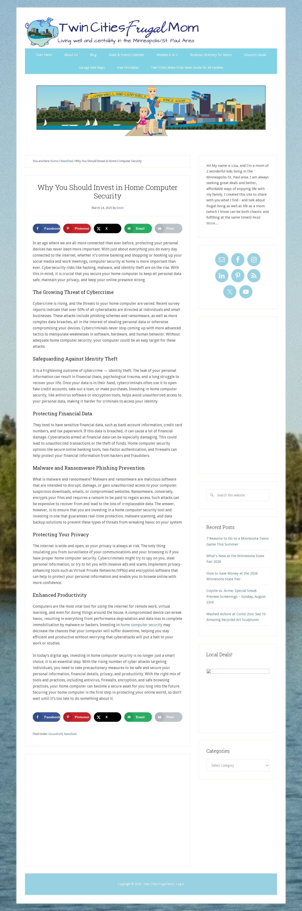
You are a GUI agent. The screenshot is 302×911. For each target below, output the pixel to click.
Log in (180, 884)
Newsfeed (70, 734)
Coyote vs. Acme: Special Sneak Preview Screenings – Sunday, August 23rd (236, 596)
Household (56, 734)
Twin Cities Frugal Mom (151, 110)
